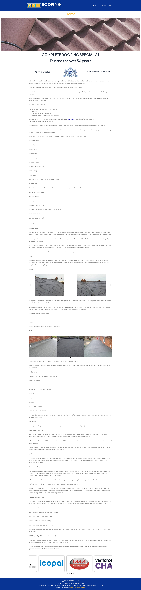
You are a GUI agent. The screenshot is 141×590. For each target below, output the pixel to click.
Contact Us (102, 5)
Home (94, 5)
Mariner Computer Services (77, 587)
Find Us (111, 5)
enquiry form (71, 119)
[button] (2, 34)
